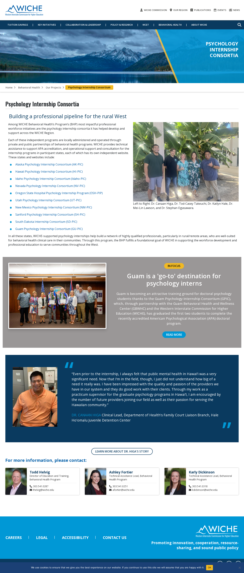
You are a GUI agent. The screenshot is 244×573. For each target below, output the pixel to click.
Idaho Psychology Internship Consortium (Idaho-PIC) (50, 179)
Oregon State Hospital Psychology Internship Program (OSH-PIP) (59, 193)
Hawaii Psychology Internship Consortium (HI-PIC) (49, 172)
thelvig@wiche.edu (43, 490)
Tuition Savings (18, 24)
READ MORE (174, 335)
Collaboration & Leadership (83, 24)
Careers (14, 537)
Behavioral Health (170, 24)
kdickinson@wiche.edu (205, 490)
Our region (180, 10)
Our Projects (53, 87)
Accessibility (75, 537)
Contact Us (114, 537)
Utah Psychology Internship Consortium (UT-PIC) (48, 200)
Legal (42, 537)
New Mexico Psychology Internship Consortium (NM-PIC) (53, 207)
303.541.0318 (200, 486)
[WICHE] (24, 10)
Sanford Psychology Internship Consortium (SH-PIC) (50, 214)
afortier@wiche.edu (124, 490)
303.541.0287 (40, 486)
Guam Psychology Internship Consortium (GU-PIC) (49, 229)
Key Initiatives (47, 24)
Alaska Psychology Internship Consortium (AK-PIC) (49, 164)
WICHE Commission (155, 10)
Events (221, 10)
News (236, 10)
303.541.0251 (120, 486)
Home (9, 87)
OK (209, 567)
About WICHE (199, 24)
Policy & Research (122, 24)
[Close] (239, 567)
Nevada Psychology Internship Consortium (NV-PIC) (50, 186)
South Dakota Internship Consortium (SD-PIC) (46, 222)
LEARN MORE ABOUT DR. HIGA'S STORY (122, 451)
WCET (146, 24)
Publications (202, 10)
